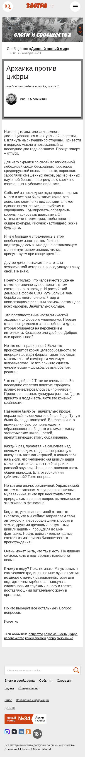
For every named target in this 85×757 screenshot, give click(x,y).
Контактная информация (32, 700)
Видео (9, 688)
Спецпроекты (28, 688)
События (45, 680)
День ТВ (10, 708)
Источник (11, 621)
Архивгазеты (40, 719)
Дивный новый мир (49, 49)
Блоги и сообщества (20, 680)
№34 (24, 718)
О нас (8, 700)
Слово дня (65, 680)
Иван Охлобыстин (33, 99)
